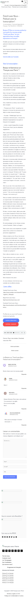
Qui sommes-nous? (7, 564)
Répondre (23, 374)
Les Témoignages (6, 560)
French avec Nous (9, 34)
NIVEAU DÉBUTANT (11, 320)
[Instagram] (7, 537)
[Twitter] (11, 537)
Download (21, 338)
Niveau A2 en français (7, 575)
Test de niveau (6, 556)
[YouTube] (5, 537)
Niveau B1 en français (8, 577)
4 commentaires (7, 24)
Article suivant (14, 350)
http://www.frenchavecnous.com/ (11, 300)
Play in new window (13, 338)
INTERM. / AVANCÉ (11, 324)
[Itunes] (14, 537)
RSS (10, 340)
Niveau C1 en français (8, 580)
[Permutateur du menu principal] (25, 2)
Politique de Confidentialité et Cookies (14, 595)
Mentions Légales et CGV (13, 593)
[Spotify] (16, 537)
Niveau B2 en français (8, 578)
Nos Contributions (6, 562)
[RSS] (9, 537)
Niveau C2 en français (8, 582)
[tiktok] (22, 551)
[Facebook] (2, 537)
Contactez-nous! (6, 558)
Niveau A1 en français (7, 573)
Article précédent (14, 346)
